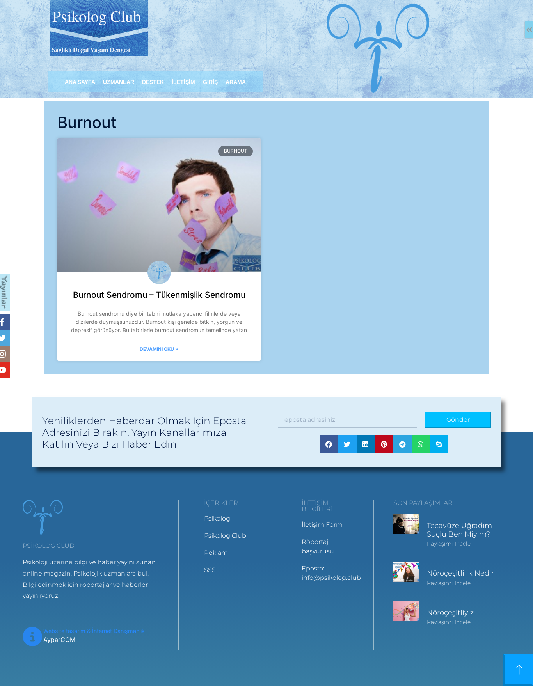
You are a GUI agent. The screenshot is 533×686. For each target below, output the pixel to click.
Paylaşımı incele (449, 543)
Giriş (210, 82)
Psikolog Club (96, 15)
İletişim (183, 82)
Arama (236, 82)
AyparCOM (59, 639)
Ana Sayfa (80, 82)
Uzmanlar (118, 82)
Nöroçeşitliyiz (450, 612)
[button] (329, 444)
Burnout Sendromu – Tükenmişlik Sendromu (159, 295)
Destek (153, 82)
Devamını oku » (159, 349)
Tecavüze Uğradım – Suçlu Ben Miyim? (462, 529)
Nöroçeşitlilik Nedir (460, 573)
